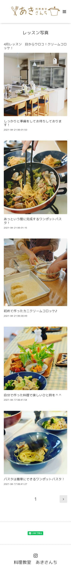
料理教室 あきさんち (35, 562)
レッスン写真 (36, 33)
